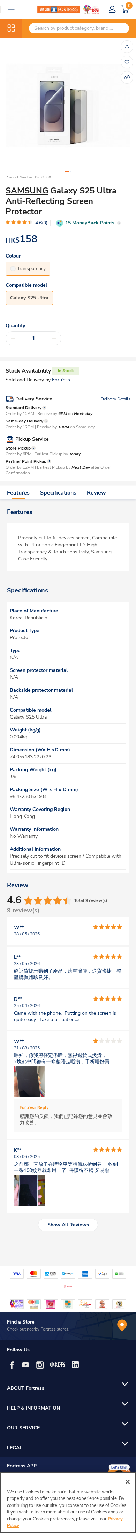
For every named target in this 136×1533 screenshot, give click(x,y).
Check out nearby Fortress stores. (38, 1329)
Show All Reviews (68, 1224)
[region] (68, 1502)
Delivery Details (115, 399)
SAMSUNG (27, 190)
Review (96, 493)
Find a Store (21, 1322)
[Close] (127, 1481)
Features (18, 493)
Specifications (58, 493)
